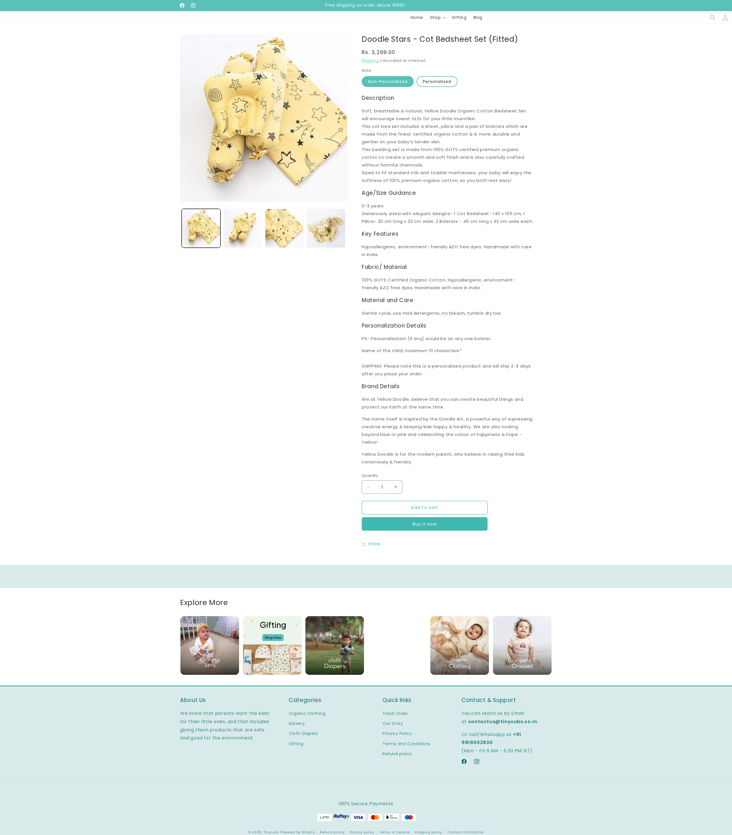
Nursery (297, 723)
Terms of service (394, 832)
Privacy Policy (397, 733)
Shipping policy (428, 832)
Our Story (393, 723)
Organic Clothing (307, 713)
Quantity (370, 475)
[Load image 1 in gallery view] (201, 228)
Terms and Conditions (406, 744)
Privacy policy (362, 832)
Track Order (395, 713)
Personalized (437, 81)
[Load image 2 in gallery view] (242, 228)
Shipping (370, 60)
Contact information (465, 832)
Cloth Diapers (303, 733)
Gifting (296, 744)
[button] (437, 17)
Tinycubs (271, 832)
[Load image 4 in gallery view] (326, 228)
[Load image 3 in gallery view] (284, 228)
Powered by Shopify (297, 832)
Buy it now (425, 524)
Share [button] (374, 544)
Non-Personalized (387, 81)
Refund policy (397, 754)
